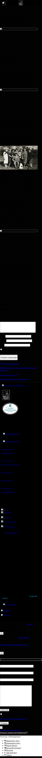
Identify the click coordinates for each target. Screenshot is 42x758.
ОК (2, 653)
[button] (4, 3)
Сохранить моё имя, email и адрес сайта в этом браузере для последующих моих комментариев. (21, 350)
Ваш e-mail (4, 670)
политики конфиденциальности (13, 719)
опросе (30, 624)
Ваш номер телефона (9, 677)
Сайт (2, 345)
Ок (2, 633)
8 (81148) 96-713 (7, 481)
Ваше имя (4, 663)
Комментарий (6, 320)
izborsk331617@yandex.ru (10, 465)
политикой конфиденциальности (14, 645)
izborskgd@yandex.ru (9, 492)
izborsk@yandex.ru (8, 453)
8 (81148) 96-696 (7, 450)
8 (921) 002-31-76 (7, 473)
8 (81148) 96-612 (7, 489)
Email (3, 341)
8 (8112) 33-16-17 (7, 461)
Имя (2, 336)
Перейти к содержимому (10, 730)
